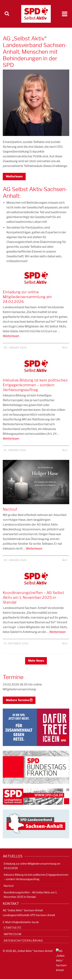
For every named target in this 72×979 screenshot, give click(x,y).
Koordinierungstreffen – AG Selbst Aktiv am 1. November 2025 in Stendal (30, 894)
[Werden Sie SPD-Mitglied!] (36, 727)
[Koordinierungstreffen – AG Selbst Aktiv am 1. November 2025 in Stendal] (36, 579)
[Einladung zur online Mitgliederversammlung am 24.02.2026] (36, 278)
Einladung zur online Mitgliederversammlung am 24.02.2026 (32, 866)
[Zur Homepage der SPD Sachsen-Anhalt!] (36, 823)
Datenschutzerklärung (23, 940)
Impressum (12, 934)
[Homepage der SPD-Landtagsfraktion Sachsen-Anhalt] (36, 796)
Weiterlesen (14, 176)
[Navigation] (64, 14)
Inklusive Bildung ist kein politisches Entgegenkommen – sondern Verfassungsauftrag (36, 877)
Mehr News (36, 660)
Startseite (12, 927)
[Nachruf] (36, 482)
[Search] (7, 14)
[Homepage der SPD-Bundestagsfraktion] (36, 767)
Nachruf (8, 885)
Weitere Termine (18, 700)
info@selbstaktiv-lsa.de (25, 922)
